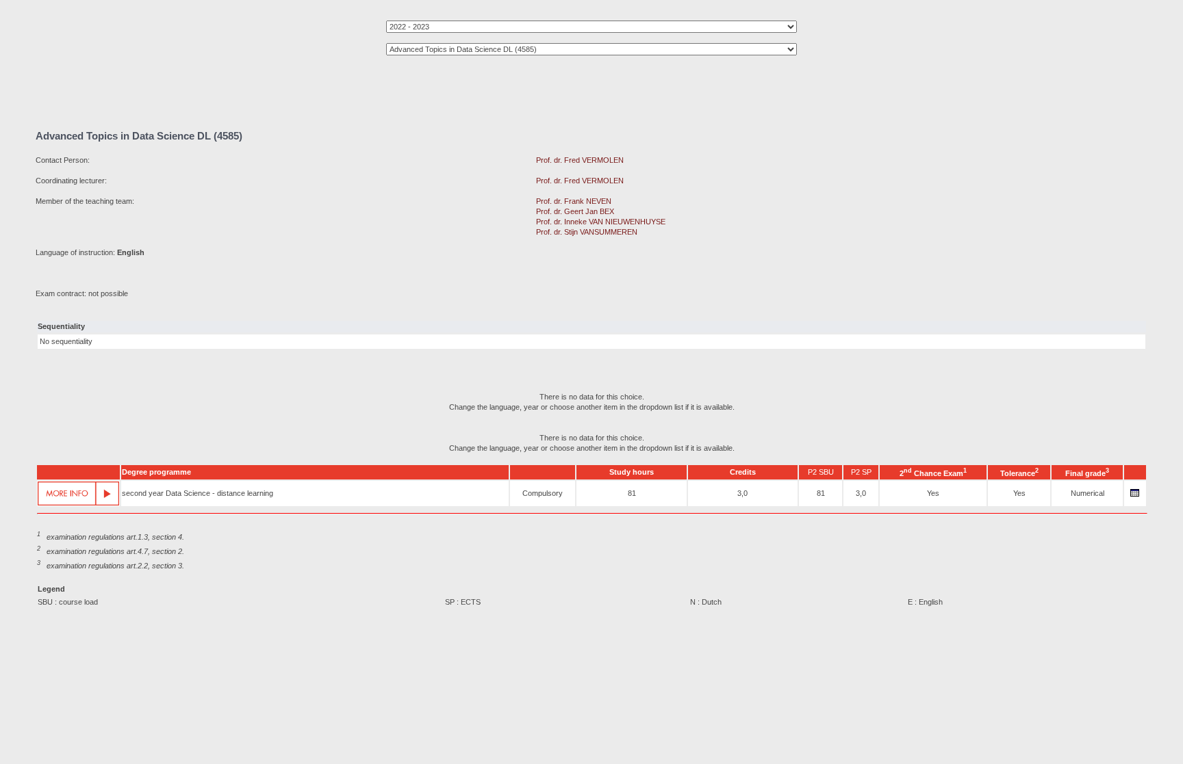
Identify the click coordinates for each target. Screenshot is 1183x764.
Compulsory (542, 493)
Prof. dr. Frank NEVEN (573, 201)
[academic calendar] (1135, 496)
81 (632, 493)
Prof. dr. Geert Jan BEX (575, 211)
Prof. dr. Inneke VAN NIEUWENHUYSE (600, 222)
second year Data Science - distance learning (197, 493)
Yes (933, 493)
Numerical (1087, 493)
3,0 (742, 493)
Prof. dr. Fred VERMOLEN (580, 160)
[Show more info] (78, 493)
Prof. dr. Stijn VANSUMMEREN (586, 232)
